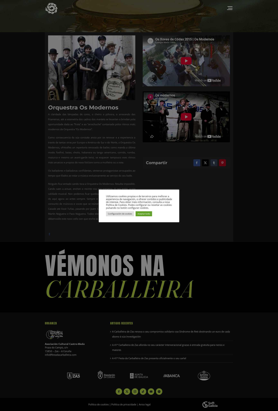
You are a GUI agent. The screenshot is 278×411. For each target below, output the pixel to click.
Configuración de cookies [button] (120, 213)
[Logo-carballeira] (51, 3)
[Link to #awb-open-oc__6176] (229, 8)
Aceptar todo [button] (144, 213)
